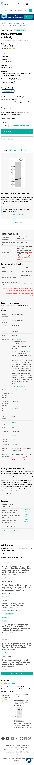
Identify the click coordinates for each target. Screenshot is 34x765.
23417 (14, 422)
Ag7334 (18, 339)
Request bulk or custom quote (20, 125)
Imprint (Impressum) (18, 750)
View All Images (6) (17, 214)
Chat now (28, 17)
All (10, 150)
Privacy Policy (16, 745)
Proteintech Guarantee (7, 139)
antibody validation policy (9, 211)
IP (19, 150)
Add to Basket (7, 131)
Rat (12, 557)
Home (3, 23)
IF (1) (13, 551)
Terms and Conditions (13, 747)
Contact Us (8, 745)
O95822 (14, 444)
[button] (28, 760)
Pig (21, 557)
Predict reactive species (19, 386)
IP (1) (2, 553)
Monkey (16, 557)
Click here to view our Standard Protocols (13, 530)
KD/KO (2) (10, 548)
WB (15, 150)
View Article (5, 577)
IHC (25, 150)
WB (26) (3, 551)
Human (3, 557)
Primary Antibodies (19, 23)
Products (9, 23)
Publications (6, 46)
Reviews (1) (4, 48)
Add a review (12, 683)
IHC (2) (9, 551)
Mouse (8, 557)
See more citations (17, 673)
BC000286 (28, 351)
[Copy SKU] (17, 99)
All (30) (3, 548)
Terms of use (25, 745)
